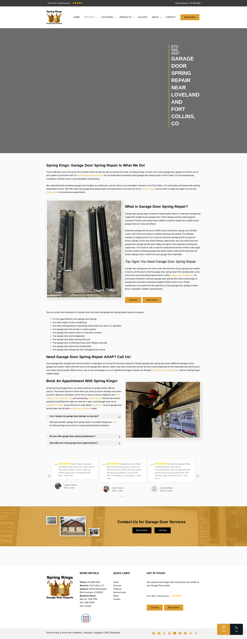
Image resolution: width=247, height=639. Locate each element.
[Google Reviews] (175, 633)
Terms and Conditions (72, 633)
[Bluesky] (180, 633)
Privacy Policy (52, 633)
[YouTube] (185, 633)
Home (116, 582)
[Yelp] (164, 633)
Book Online (190, 17)
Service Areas (119, 592)
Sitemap (87, 633)
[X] (196, 633)
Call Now (133, 300)
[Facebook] (153, 633)
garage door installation (181, 275)
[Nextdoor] (159, 633)
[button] (96, 17)
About (116, 596)
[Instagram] (190, 633)
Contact (116, 599)
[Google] (169, 633)
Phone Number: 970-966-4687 (188, 3)
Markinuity (115, 633)
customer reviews (55, 405)
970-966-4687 (93, 582)
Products (117, 589)
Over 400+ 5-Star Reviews (59, 3)
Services (117, 585)
